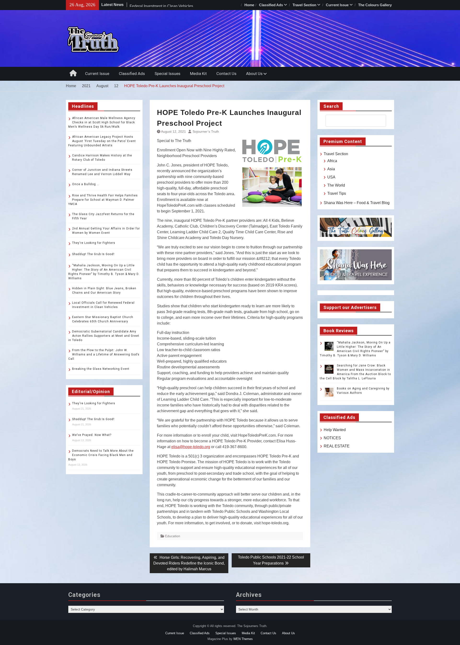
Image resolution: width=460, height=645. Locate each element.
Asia (331, 169)
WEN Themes (243, 639)
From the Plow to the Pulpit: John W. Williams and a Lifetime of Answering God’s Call (103, 354)
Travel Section (304, 5)
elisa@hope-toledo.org (190, 447)
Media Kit (198, 73)
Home (249, 5)
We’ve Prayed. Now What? (91, 435)
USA (331, 177)
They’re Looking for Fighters (93, 243)
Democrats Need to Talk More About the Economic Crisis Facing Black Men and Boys (101, 455)
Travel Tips (336, 193)
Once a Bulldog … (85, 184)
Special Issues (167, 73)
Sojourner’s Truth (206, 131)
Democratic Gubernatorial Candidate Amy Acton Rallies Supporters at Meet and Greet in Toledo (103, 336)
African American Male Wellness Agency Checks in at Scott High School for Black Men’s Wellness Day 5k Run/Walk (101, 122)
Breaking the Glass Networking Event (100, 369)
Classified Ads (271, 5)
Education (172, 536)
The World (336, 185)
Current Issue (337, 5)
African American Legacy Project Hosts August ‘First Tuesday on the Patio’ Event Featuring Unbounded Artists (102, 141)
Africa (332, 161)
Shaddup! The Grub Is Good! (93, 254)
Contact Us (226, 73)
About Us (254, 73)
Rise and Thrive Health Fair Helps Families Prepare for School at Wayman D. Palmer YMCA (103, 200)
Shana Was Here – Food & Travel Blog (357, 203)
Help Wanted (335, 430)
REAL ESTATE (337, 446)
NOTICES (332, 438)
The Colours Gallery (375, 5)
